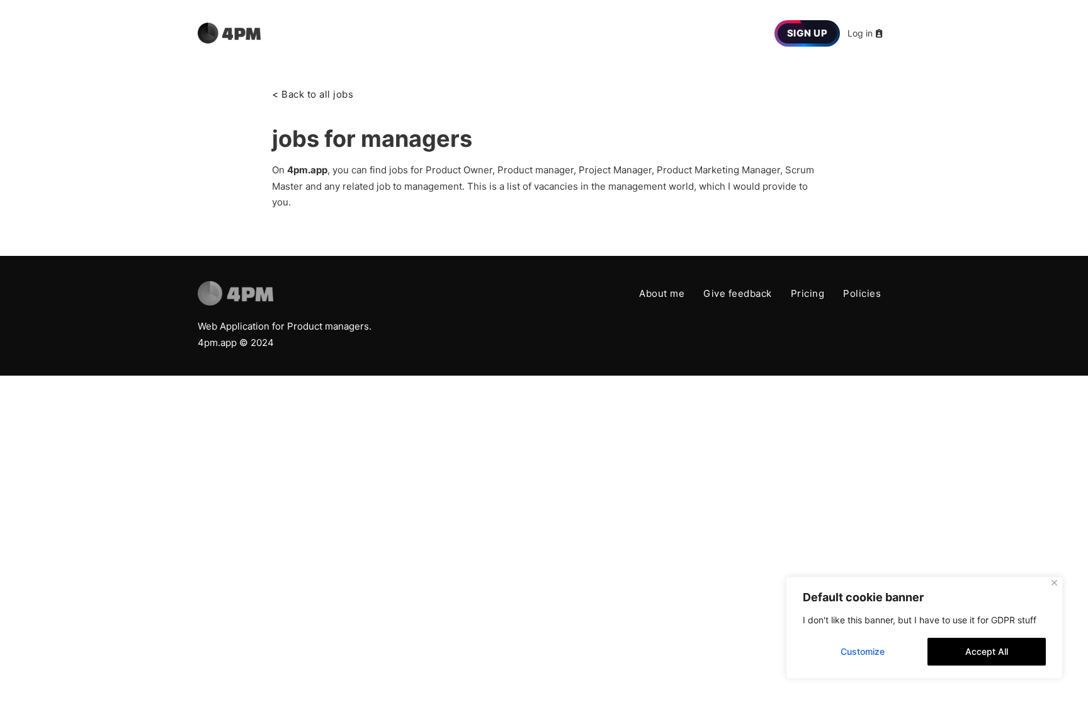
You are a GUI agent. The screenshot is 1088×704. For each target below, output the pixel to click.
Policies (862, 293)
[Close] (1054, 583)
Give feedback (737, 293)
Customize (863, 651)
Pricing (808, 293)
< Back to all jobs (312, 94)
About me (661, 293)
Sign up (807, 33)
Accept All (986, 651)
